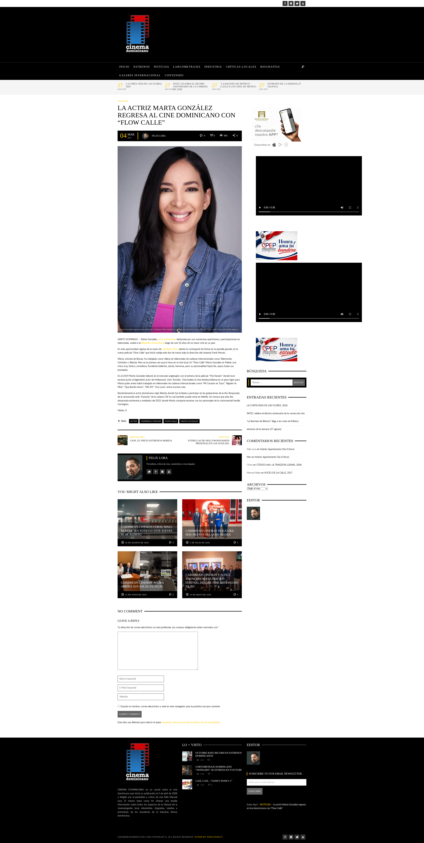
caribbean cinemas (151, 421)
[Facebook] (285, 3)
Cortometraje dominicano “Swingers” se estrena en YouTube (218, 768)
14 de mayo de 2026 (200, 595)
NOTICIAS (123, 101)
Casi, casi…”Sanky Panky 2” (213, 780)
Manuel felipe (254, 473)
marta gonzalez (189, 421)
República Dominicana (152, 343)
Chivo (250, 465)
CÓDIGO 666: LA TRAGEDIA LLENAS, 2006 (279, 465)
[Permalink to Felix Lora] (253, 513)
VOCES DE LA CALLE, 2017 (278, 473)
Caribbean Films (170, 349)
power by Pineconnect (209, 837)
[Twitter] (296, 3)
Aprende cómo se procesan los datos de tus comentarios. (191, 722)
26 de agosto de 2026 (137, 543)
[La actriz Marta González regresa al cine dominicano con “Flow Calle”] (180, 239)
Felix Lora (159, 135)
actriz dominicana (167, 339)
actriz (133, 421)
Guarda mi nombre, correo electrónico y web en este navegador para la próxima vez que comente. (170, 706)
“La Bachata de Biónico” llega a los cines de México (238, 85)
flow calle (171, 421)
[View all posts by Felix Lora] (145, 136)
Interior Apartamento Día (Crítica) (277, 449)
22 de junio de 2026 (136, 595)
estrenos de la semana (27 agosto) (284, 85)
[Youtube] (302, 3)
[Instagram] (291, 3)
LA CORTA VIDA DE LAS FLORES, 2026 (144, 85)
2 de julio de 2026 (200, 543)
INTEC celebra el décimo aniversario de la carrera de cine (190, 87)
